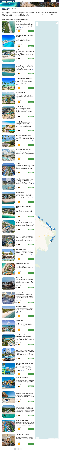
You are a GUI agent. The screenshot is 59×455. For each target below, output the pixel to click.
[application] (46, 230)
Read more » (4, 16)
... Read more (21, 27)
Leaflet (49, 438)
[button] (53, 238)
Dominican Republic (6, 8)
